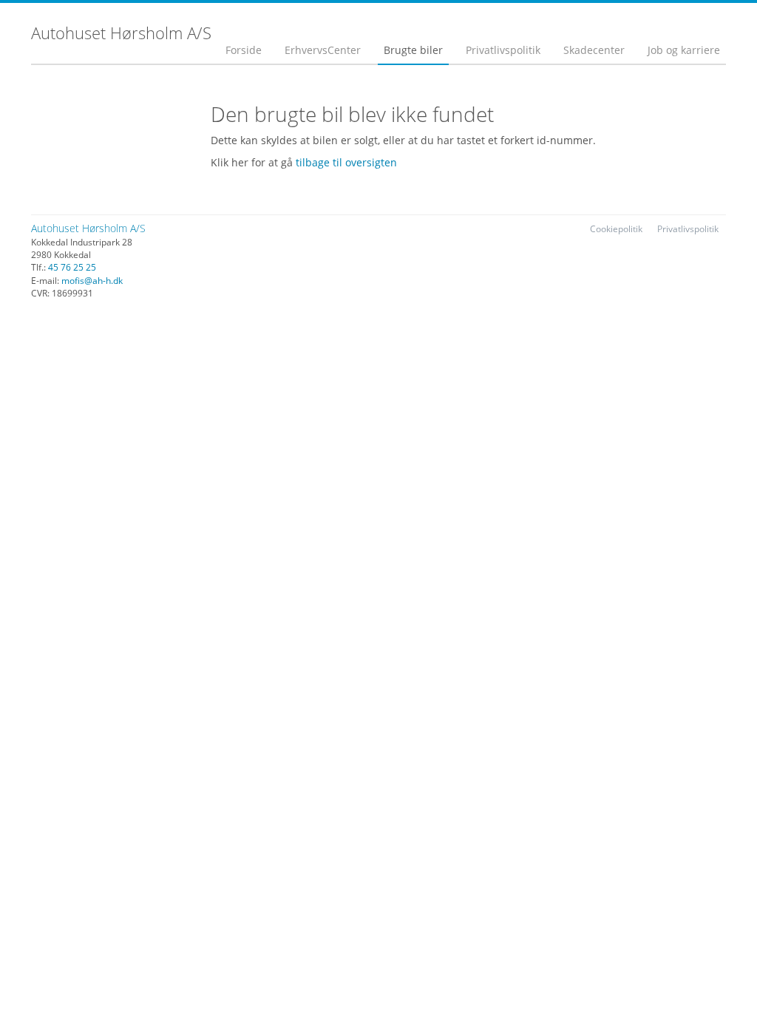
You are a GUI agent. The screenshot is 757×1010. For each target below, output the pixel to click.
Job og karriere (684, 50)
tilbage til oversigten (346, 162)
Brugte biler (413, 50)
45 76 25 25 (72, 267)
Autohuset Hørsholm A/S (88, 228)
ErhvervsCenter (323, 50)
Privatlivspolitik (503, 50)
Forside (243, 50)
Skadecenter (594, 50)
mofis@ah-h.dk (92, 280)
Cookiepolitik (616, 229)
